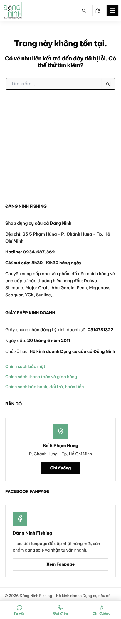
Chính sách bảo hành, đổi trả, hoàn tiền (44, 386)
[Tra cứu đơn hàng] (98, 10)
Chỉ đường (60, 468)
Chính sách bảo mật (25, 366)
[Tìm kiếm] (84, 10)
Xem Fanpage (60, 564)
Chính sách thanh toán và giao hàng (41, 376)
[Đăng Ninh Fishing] (12, 11)
